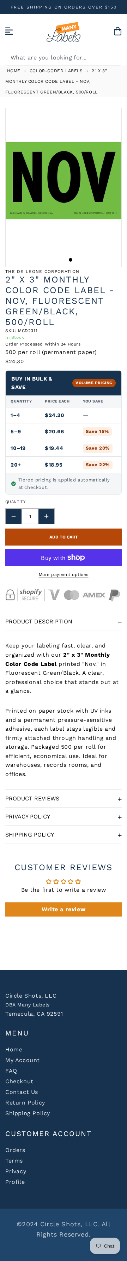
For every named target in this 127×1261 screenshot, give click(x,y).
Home (12, 70)
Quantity (15, 502)
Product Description (38, 621)
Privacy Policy (27, 816)
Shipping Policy (29, 834)
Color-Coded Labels (56, 70)
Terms (14, 1160)
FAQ (11, 1070)
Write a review (63, 909)
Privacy (15, 1171)
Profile (15, 1182)
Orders (15, 1150)
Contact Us (21, 1092)
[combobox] (63, 57)
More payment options (64, 574)
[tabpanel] (63, 180)
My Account (22, 1060)
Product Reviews (32, 798)
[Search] (114, 57)
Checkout (19, 1081)
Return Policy (25, 1102)
